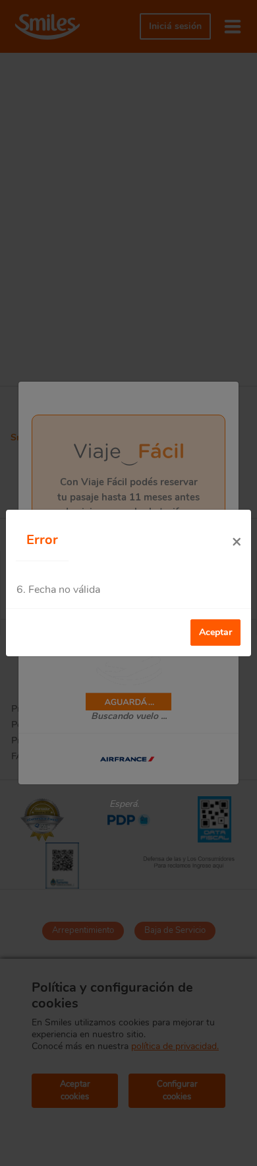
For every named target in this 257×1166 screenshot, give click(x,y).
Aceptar (215, 632)
